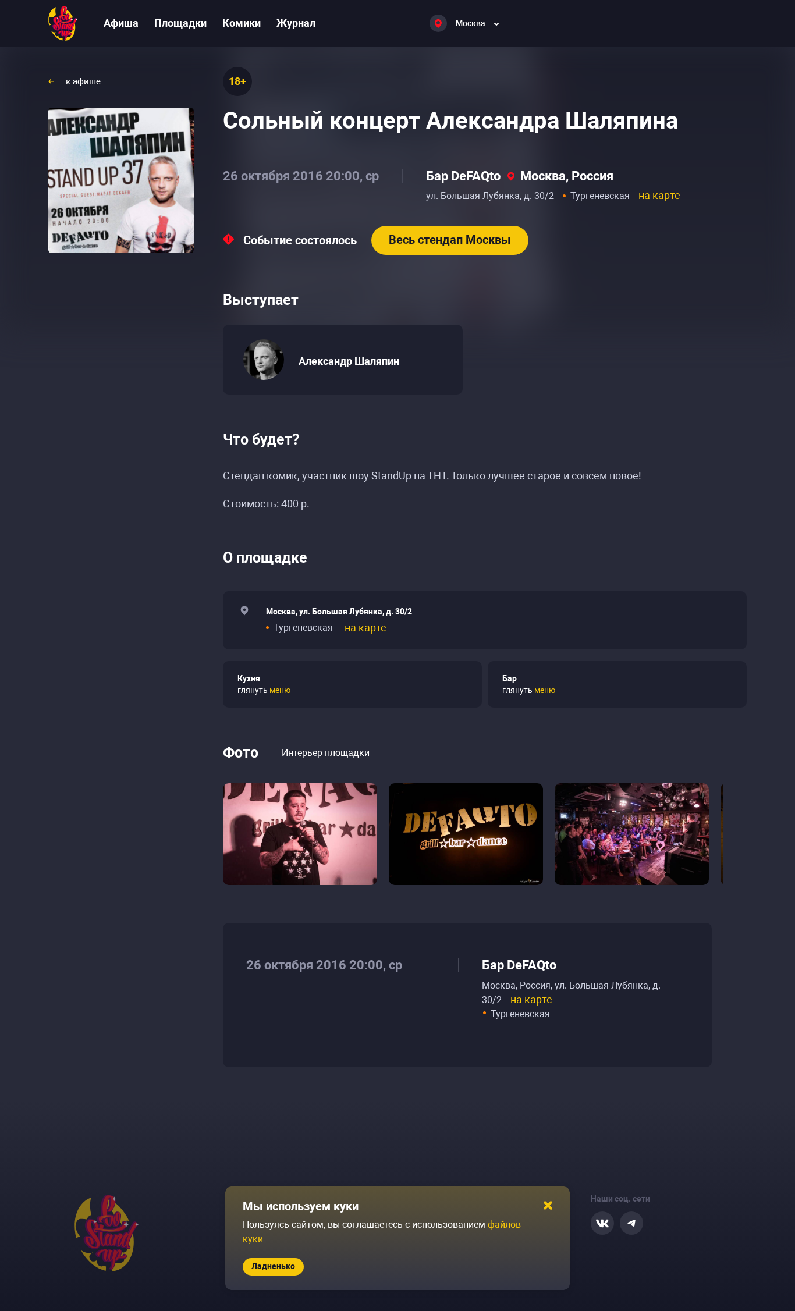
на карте (659, 195)
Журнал (295, 23)
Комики (241, 23)
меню (279, 690)
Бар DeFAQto (463, 176)
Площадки (180, 23)
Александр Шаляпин (349, 361)
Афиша (121, 23)
